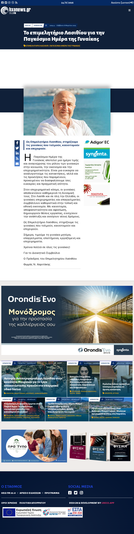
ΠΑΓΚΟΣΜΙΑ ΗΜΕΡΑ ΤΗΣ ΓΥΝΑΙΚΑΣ (64, 46)
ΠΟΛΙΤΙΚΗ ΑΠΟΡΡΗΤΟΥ (32, 503)
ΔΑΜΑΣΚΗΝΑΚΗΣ (41, 393)
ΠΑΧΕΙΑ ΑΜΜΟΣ (20, 416)
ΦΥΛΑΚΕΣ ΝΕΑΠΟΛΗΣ (88, 391)
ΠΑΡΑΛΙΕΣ (116, 417)
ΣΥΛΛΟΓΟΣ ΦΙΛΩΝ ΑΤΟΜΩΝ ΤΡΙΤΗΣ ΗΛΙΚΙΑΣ (21, 416)
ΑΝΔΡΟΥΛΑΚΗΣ (20, 393)
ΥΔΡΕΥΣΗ (62, 417)
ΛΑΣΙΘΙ (28, 25)
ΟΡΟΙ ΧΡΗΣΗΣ (9, 503)
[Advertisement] (67, 69)
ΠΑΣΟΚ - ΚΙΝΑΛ (75, 393)
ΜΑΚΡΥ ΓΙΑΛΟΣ (61, 416)
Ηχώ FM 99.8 (8, 493)
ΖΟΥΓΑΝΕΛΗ (35, 417)
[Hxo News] (16, 11)
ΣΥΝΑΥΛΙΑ (26, 417)
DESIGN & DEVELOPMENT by (91, 503)
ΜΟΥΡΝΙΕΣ (30, 393)
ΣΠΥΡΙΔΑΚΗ (76, 391)
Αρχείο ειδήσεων (30, 493)
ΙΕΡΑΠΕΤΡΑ (38, 25)
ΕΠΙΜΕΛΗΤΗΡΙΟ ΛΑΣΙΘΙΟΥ (37, 46)
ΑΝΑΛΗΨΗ (71, 416)
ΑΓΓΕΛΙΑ (116, 393)
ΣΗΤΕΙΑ (52, 416)
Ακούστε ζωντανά (120, 2)
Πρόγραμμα (52, 493)
